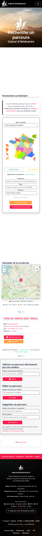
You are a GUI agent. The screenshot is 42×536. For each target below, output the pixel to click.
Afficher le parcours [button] (14, 337)
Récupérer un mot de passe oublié (13, 431)
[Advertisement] (21, 72)
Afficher (13, 379)
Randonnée (20, 530)
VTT (34, 530)
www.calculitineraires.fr (21, 472)
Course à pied (13, 324)
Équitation (25, 533)
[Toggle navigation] (38, 4)
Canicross (16, 533)
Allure (14, 521)
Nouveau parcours (8, 456)
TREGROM (11, 328)
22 (16, 328)
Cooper (6, 521)
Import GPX (29, 456)
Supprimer (13, 422)
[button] (21, 280)
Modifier (13, 398)
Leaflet (16, 298)
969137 (34, 318)
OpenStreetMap (29, 298)
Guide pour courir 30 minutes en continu (22, 511)
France (21, 328)
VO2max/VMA (29, 521)
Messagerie (14, 341)
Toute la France (14, 169)
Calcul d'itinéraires (17, 4)
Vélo (28, 530)
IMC (38, 521)
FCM (20, 521)
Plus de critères (21, 202)
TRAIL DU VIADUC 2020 (16, 318)
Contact (37, 456)
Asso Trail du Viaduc (12, 326)
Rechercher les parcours (21, 207)
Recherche (20, 456)
